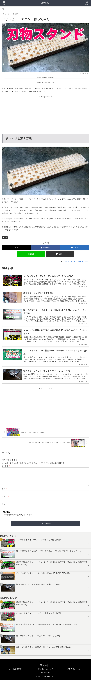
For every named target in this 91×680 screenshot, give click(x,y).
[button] (60, 254)
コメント (6, 466)
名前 (4, 489)
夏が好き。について (45, 669)
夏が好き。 (45, 3)
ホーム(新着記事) (15, 669)
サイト (4, 504)
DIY (6, 238)
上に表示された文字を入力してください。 (17, 515)
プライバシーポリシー (75, 669)
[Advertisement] (45, 114)
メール (5, 496)
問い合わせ (45, 672)
